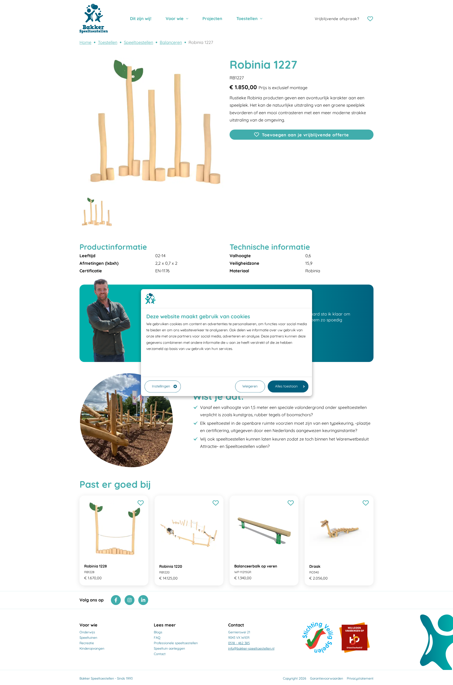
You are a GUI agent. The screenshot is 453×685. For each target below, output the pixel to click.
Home (85, 42)
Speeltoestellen (138, 42)
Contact (160, 654)
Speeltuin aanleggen (169, 648)
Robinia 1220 (170, 566)
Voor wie (175, 18)
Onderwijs (87, 632)
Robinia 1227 (201, 42)
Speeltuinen (88, 637)
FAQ (157, 637)
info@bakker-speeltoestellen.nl (251, 648)
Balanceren (171, 42)
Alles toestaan (286, 386)
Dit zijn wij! (140, 18)
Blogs (158, 632)
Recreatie (87, 643)
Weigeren (250, 386)
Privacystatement (360, 678)
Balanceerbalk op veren (255, 566)
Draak (314, 566)
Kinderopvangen (92, 648)
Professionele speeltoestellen (176, 643)
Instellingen (161, 386)
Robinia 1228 (95, 566)
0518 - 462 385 (239, 643)
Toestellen (247, 18)
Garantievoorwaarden (326, 678)
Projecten (212, 18)
